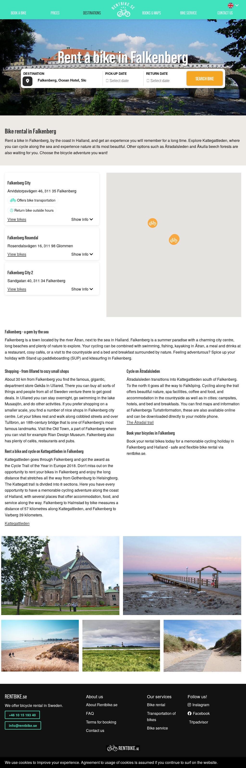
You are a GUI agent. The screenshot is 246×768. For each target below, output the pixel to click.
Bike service (188, 12)
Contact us (95, 730)
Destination (33, 73)
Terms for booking (101, 722)
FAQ (90, 713)
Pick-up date (116, 73)
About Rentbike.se (101, 704)
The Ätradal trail (140, 422)
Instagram (200, 704)
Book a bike (18, 12)
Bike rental (156, 704)
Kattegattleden (17, 523)
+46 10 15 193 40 (22, 714)
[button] (152, 223)
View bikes (16, 219)
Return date (157, 73)
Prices (55, 12)
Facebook (201, 713)
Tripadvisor (198, 722)
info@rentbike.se (23, 725)
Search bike (205, 78)
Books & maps (151, 12)
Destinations (92, 12)
